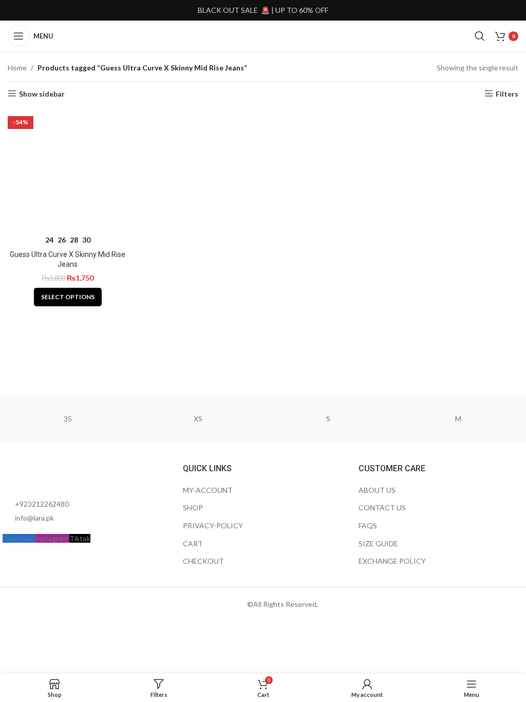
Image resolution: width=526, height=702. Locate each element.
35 (68, 418)
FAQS (368, 525)
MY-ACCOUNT (208, 490)
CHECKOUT (203, 561)
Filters (507, 93)
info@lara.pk (34, 517)
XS (198, 418)
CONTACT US (382, 507)
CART (193, 543)
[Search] (479, 36)
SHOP (193, 507)
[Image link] (59, 475)
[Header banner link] (263, 10)
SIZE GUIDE (378, 543)
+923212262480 (42, 504)
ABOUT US (377, 490)
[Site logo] (263, 35)
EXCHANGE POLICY (392, 561)
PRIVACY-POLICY (213, 525)
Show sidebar (42, 93)
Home (17, 67)
